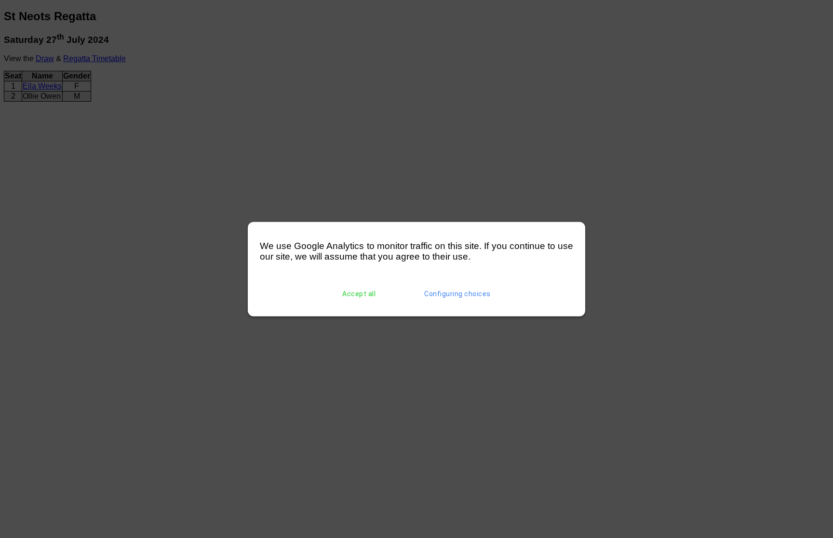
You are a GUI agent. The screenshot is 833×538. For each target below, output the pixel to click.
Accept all (359, 294)
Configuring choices (457, 294)
